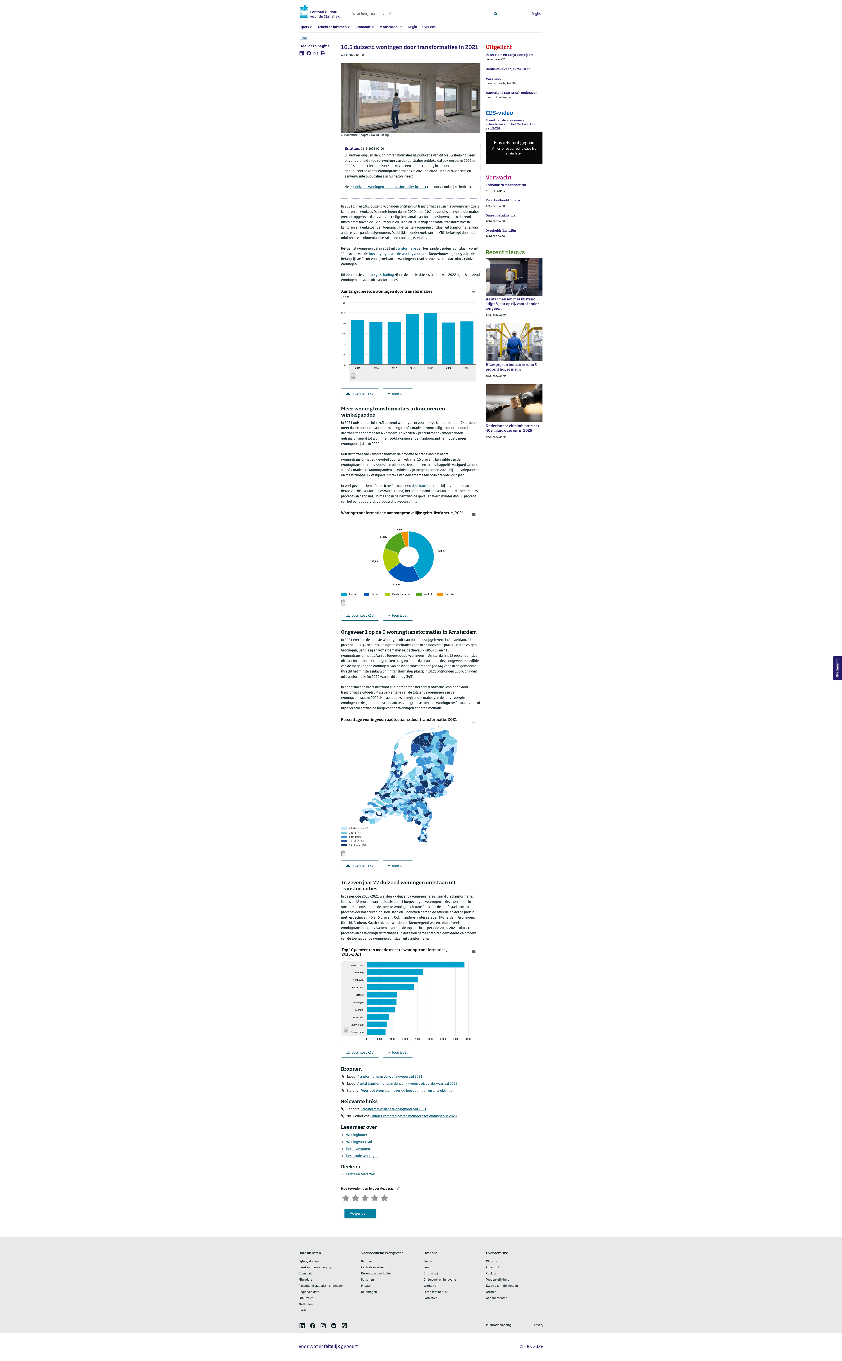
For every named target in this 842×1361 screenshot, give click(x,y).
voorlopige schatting (378, 275)
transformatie (406, 248)
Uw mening (837, 668)
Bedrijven (367, 1261)
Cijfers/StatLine (309, 1261)
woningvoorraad (359, 1142)
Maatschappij (389, 27)
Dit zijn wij (431, 1273)
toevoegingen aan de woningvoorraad (398, 254)
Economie (363, 27)
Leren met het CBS (436, 1292)
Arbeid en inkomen (332, 27)
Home (304, 38)
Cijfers (304, 27)
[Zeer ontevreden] (346, 1197)
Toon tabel (400, 394)
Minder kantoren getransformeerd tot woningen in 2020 (414, 1116)
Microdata (305, 1279)
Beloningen (369, 1292)
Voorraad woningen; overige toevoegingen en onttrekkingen (407, 1091)
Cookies (491, 1273)
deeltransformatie (425, 486)
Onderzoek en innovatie (440, 1279)
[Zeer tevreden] (384, 1197)
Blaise (303, 1310)
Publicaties (306, 1298)
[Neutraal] (365, 1197)
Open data (305, 1273)
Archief (491, 1292)
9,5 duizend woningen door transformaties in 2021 (388, 187)
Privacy (366, 1286)
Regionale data (309, 1292)
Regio (412, 27)
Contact (429, 1261)
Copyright (492, 1267)
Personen (367, 1279)
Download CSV (362, 394)
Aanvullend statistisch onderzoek (321, 1286)
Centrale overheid (373, 1267)
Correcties (430, 1298)
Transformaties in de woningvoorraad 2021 (390, 1077)
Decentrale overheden (376, 1273)
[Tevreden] (375, 1197)
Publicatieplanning (499, 1325)
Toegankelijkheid (497, 1279)
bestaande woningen (362, 1156)
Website (491, 1261)
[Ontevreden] (355, 1197)
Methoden (306, 1304)
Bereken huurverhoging (315, 1267)
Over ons (428, 27)
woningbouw (356, 1135)
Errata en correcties (360, 1174)
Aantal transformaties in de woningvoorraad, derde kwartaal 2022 (407, 1084)
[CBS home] (320, 11)
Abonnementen (496, 1298)
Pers (426, 1267)
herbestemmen (358, 1149)
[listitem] (301, 53)
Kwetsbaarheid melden (502, 1286)
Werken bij (431, 1286)
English (537, 14)
